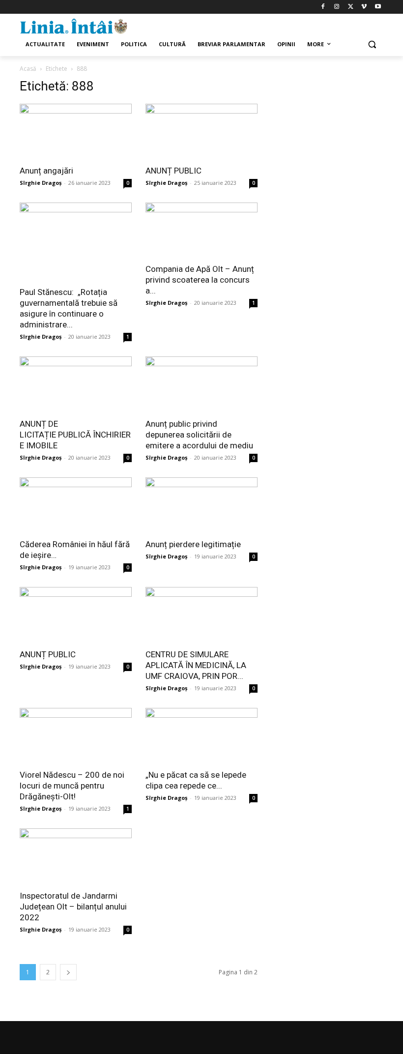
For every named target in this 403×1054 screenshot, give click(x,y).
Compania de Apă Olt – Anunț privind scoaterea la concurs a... (199, 279)
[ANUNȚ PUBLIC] (201, 131)
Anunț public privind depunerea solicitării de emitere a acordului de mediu (199, 434)
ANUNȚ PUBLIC (173, 171)
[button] (371, 44)
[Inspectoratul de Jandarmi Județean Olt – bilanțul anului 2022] (76, 856)
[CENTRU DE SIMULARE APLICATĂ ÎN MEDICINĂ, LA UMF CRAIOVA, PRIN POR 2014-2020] (201, 615)
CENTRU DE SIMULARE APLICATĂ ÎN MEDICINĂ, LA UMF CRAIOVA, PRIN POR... (195, 665)
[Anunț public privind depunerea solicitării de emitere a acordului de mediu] (201, 384)
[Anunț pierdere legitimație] (201, 505)
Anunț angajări (46, 171)
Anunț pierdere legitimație (193, 544)
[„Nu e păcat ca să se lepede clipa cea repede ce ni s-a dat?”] (201, 735)
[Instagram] (337, 7)
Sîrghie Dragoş (40, 182)
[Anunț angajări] (76, 131)
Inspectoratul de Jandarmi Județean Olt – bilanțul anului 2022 (73, 906)
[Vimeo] (364, 7)
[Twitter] (350, 7)
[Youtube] (377, 7)
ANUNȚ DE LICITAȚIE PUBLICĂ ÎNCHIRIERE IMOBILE (75, 434)
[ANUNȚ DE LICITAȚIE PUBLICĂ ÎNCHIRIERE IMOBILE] (76, 384)
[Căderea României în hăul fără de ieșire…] (76, 505)
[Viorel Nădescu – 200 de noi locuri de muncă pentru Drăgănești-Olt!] (76, 735)
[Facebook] (323, 7)
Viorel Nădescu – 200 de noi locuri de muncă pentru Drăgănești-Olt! (72, 785)
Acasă (28, 68)
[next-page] (68, 972)
